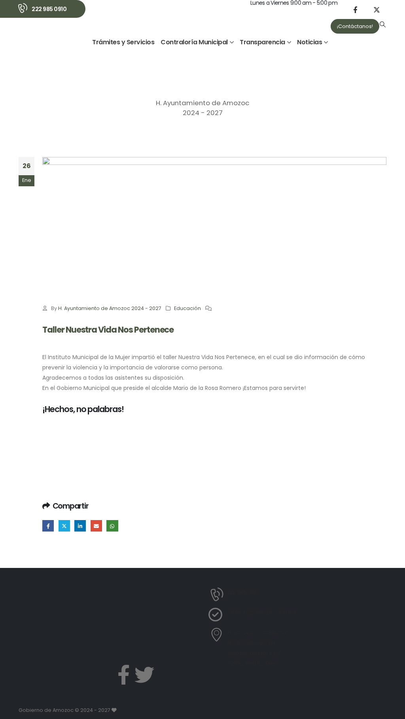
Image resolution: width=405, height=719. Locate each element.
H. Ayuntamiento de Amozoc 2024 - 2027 (109, 308)
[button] (382, 24)
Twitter (64, 526)
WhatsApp (112, 526)
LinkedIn (80, 526)
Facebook (48, 526)
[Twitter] (144, 675)
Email (96, 526)
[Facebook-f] (123, 675)
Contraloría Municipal (194, 42)
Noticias (309, 42)
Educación (187, 308)
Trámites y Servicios (123, 42)
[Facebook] (355, 9)
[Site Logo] (49, 45)
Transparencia (262, 42)
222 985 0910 (49, 9)
